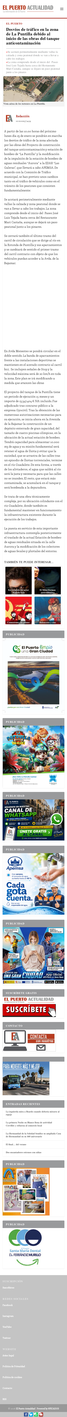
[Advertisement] (33, 305)
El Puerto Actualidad (25, 1408)
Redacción (22, 116)
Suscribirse (8, 1287)
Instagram (8, 1315)
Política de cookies (12, 1377)
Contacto (7, 1388)
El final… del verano (16, 1144)
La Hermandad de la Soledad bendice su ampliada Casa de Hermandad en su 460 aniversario (33, 1135)
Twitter (7, 1337)
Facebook (8, 1305)
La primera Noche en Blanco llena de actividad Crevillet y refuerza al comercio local (29, 1124)
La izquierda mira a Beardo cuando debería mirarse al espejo (33, 1113)
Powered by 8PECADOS (48, 1408)
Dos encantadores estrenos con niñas (23, 1152)
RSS (5, 1399)
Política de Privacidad (14, 1366)
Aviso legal (8, 1355)
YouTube (7, 1326)
